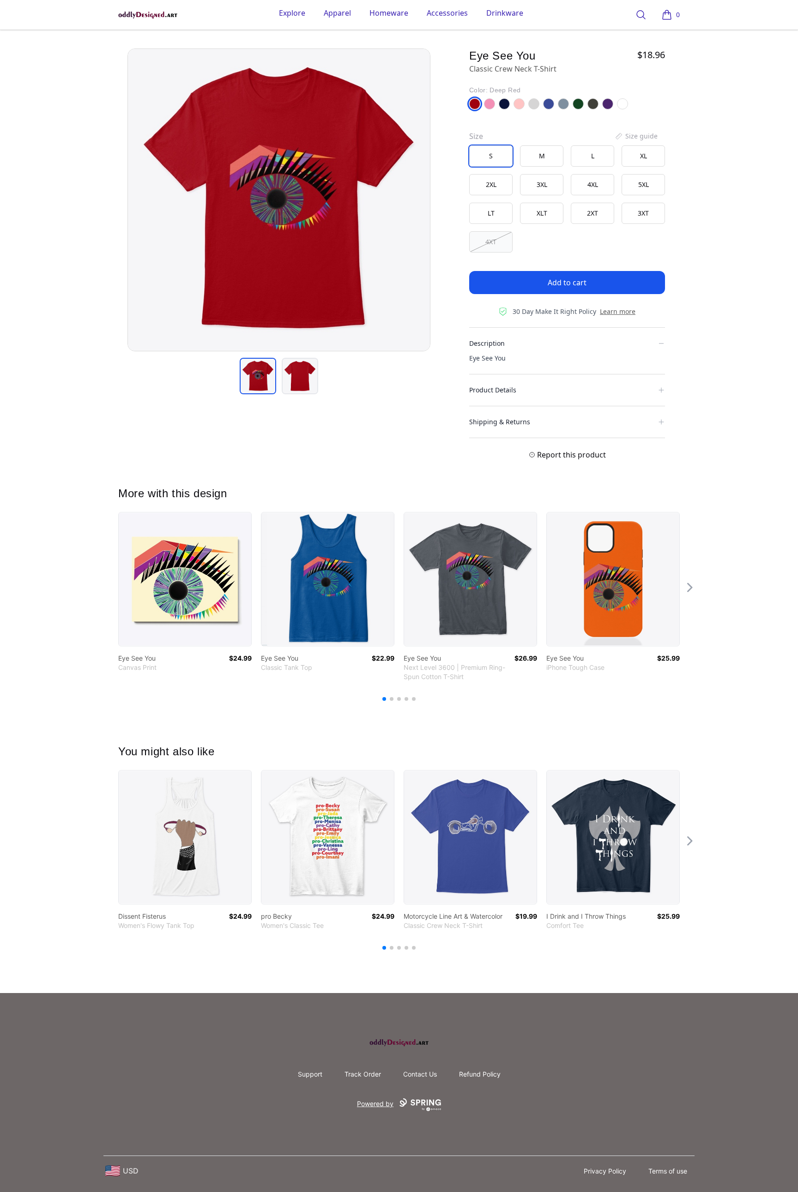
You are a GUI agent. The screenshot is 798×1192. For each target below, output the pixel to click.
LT (491, 213)
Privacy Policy (605, 1171)
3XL (542, 184)
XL (643, 155)
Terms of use (667, 1171)
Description (487, 343)
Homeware (388, 13)
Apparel (337, 13)
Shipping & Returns (499, 421)
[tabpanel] (278, 199)
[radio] (491, 156)
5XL (643, 184)
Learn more (617, 311)
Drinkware (504, 13)
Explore (292, 13)
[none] (636, 136)
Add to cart (567, 282)
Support (310, 1074)
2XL (491, 184)
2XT (592, 213)
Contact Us (420, 1074)
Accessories (447, 13)
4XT (490, 241)
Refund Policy (480, 1074)
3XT (643, 213)
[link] (185, 579)
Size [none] (476, 136)
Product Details (492, 389)
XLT (542, 213)
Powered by (375, 1104)
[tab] (258, 376)
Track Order (363, 1074)
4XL (592, 184)
